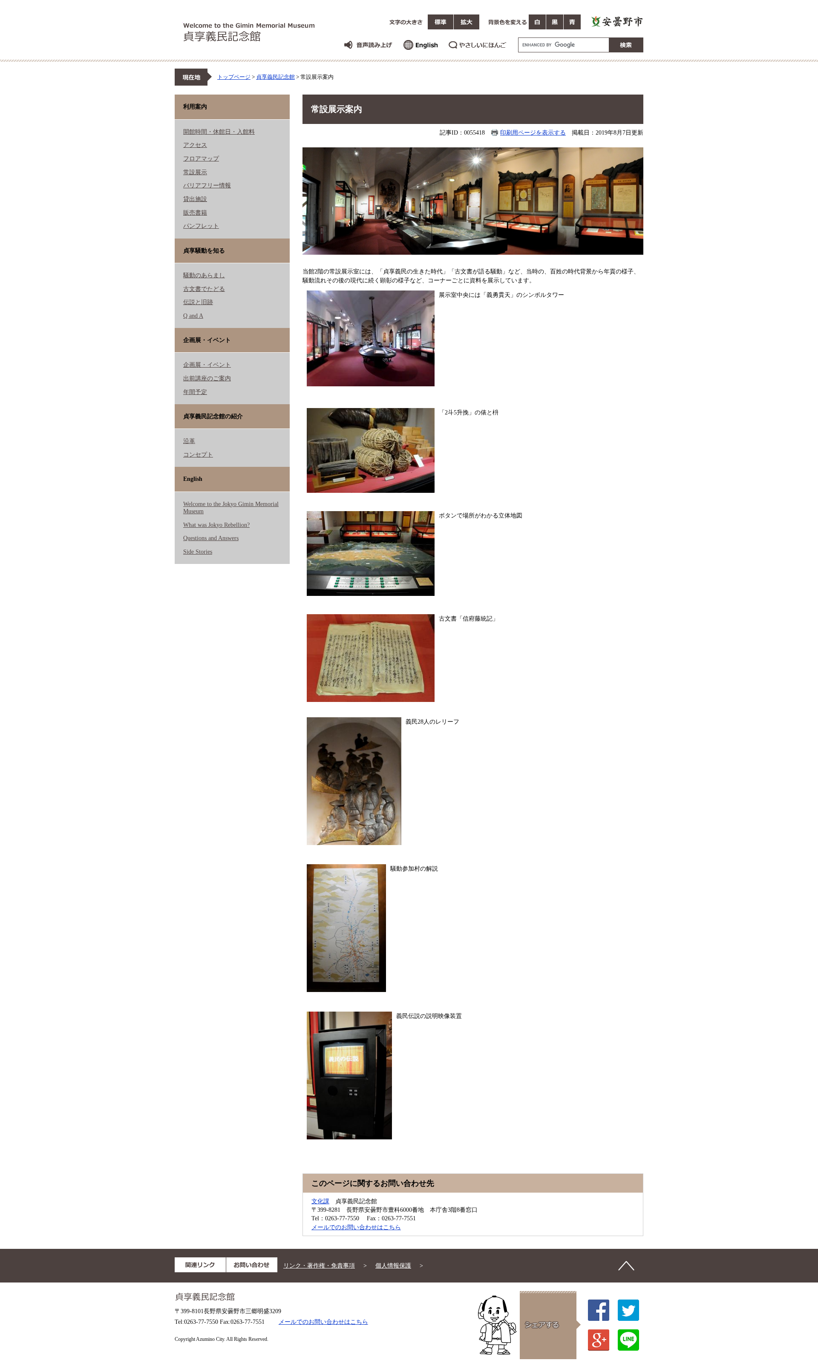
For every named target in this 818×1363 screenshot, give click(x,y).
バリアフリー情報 (207, 185)
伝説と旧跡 (198, 302)
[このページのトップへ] (626, 1266)
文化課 (320, 1201)
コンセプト (198, 454)
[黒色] (554, 21)
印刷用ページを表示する (533, 132)
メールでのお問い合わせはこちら (356, 1227)
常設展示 (195, 172)
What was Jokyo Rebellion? (216, 524)
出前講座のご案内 (207, 378)
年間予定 (195, 391)
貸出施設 (195, 199)
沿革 (189, 440)
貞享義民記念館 (275, 77)
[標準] (440, 21)
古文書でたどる (204, 288)
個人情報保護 (393, 1265)
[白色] (537, 21)
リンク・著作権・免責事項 (319, 1265)
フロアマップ (201, 158)
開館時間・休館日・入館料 (219, 131)
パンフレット (201, 225)
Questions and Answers (211, 538)
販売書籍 (195, 212)
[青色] (572, 21)
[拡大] (466, 21)
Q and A (193, 315)
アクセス (195, 144)
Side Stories (197, 551)
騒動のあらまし (204, 275)
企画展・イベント (207, 364)
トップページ (234, 77)
